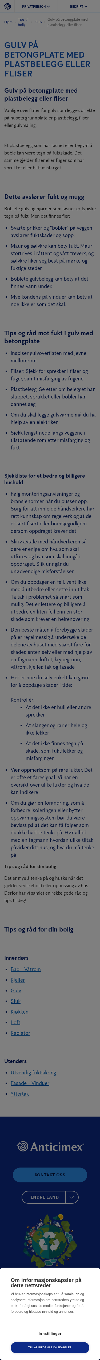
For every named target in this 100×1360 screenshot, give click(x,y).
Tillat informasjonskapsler (49, 1347)
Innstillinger (50, 1334)
